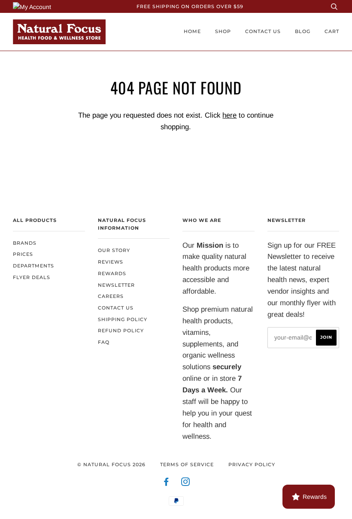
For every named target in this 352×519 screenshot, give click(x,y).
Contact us (263, 31)
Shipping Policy (122, 319)
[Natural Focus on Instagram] (185, 483)
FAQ (103, 342)
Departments (33, 266)
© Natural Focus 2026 (111, 464)
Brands (24, 243)
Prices (23, 254)
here (229, 115)
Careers (111, 296)
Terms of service (187, 464)
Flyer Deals (31, 277)
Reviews (110, 262)
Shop (223, 31)
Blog (302, 31)
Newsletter (116, 285)
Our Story (114, 250)
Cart (332, 31)
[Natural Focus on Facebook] (166, 483)
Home (192, 31)
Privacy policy (251, 464)
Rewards (112, 273)
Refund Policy (121, 331)
